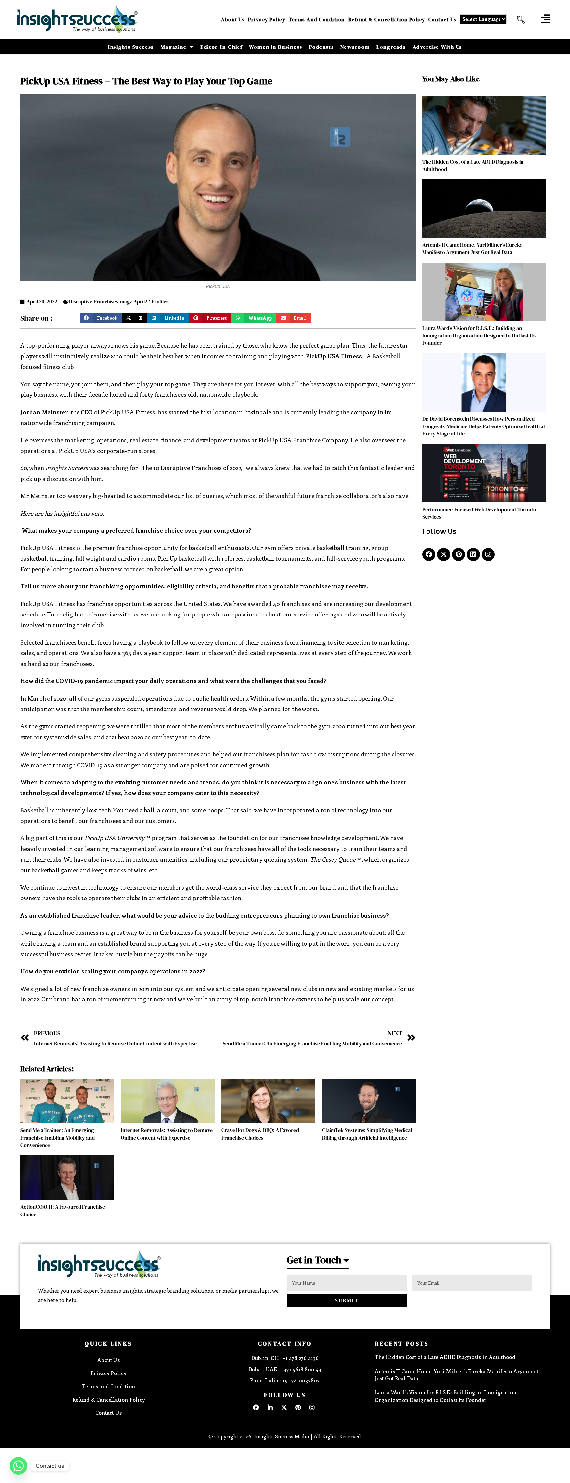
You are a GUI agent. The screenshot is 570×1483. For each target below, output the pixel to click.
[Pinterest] (458, 554)
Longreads (391, 46)
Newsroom (355, 46)
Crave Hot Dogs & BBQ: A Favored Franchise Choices (260, 1133)
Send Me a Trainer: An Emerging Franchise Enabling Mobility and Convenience (57, 1137)
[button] (518, 19)
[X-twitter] (443, 554)
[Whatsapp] (18, 1466)
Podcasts (321, 46)
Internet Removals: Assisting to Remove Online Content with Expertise (167, 1133)
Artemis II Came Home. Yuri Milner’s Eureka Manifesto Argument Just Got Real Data (472, 248)
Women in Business (275, 46)
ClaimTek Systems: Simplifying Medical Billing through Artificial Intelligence (367, 1133)
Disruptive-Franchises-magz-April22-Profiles (119, 301)
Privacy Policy (266, 19)
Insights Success (131, 46)
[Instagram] (488, 554)
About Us (233, 19)
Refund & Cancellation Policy (386, 19)
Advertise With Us (437, 46)
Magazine (174, 46)
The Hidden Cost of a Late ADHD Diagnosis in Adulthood (445, 1356)
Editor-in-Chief (221, 46)
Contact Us (442, 19)
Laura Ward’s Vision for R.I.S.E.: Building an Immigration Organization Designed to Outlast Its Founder (479, 335)
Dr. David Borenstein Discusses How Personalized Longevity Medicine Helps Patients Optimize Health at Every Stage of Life (483, 426)
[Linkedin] (473, 554)
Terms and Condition (317, 19)
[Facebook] (428, 554)
